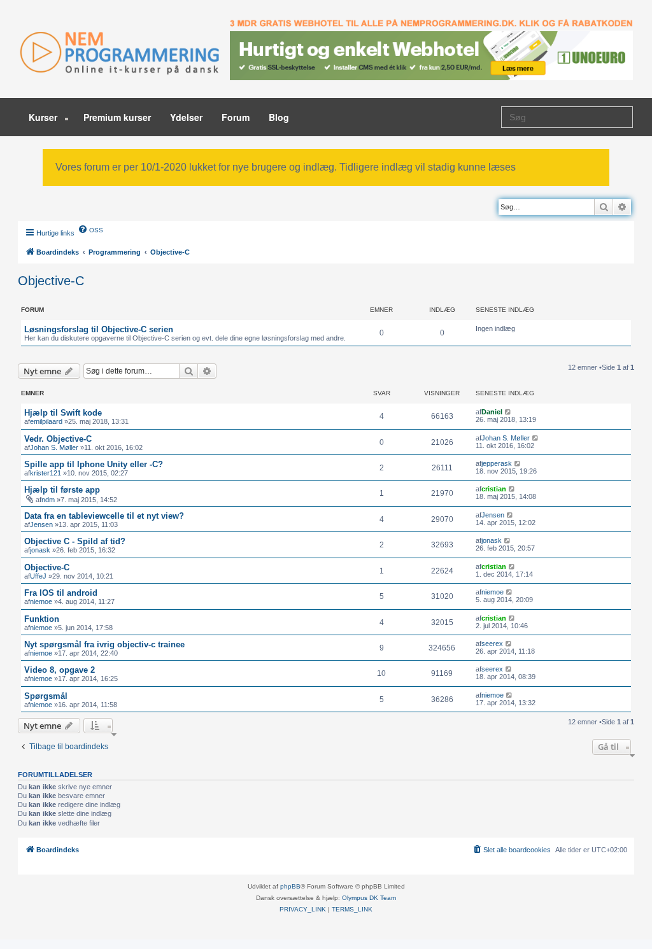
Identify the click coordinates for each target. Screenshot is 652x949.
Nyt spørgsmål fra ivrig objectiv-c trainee (104, 644)
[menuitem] (90, 229)
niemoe (41, 601)
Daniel (491, 412)
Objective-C (51, 281)
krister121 (45, 473)
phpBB (290, 886)
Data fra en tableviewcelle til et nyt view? (104, 516)
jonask (40, 550)
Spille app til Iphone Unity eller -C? (93, 464)
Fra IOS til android (60, 593)
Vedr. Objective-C (58, 439)
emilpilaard (46, 421)
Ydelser (186, 117)
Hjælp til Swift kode (63, 413)
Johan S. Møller (54, 447)
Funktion (41, 619)
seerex (492, 643)
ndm (48, 499)
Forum (236, 117)
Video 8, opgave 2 (59, 670)
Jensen (41, 524)
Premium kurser (117, 117)
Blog (279, 117)
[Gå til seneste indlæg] (508, 412)
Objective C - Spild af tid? (74, 541)
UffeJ (38, 576)
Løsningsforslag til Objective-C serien (98, 329)
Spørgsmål (45, 696)
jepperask (496, 463)
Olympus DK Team (369, 897)
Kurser (44, 117)
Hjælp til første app (62, 490)
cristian (493, 489)
